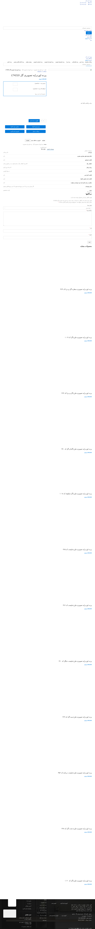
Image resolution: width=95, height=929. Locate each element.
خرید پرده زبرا (83, 2)
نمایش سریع (90, 303)
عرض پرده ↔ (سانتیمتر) (40, 83)
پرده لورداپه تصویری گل (27, 69)
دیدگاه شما (89, 210)
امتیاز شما (89, 205)
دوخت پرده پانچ (43, 917)
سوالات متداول (36, 131)
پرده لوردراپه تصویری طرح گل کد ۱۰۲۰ (78, 881)
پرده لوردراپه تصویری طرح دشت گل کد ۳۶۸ (77, 829)
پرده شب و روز (43, 905)
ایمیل (90, 234)
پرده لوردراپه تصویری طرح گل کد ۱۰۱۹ (78, 337)
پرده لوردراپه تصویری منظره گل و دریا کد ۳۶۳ (76, 289)
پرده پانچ (90, 2)
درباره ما (29, 903)
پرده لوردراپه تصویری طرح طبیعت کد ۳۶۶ (77, 605)
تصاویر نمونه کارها (15, 126)
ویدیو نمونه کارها (36, 126)
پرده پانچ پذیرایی (42, 907)
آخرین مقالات (28, 906)
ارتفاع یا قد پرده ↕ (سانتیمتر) (39, 88)
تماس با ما (29, 901)
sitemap (44, 920)
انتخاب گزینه (90, 299)
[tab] (50, 149)
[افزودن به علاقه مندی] (90, 295)
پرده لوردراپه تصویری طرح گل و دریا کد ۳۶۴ (77, 393)
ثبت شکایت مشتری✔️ (26, 926)
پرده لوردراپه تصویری (38, 69)
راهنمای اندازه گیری (27, 908)
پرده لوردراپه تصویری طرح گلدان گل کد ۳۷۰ (77, 449)
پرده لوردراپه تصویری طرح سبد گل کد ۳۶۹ (77, 717)
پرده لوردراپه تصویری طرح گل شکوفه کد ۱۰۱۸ (76, 494)
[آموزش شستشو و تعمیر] (54, 910)
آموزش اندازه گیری (15, 131)
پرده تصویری (43, 902)
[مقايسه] (90, 286)
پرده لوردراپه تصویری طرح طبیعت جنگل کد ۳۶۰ (75, 661)
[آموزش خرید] (64, 910)
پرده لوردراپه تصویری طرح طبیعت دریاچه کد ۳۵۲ (75, 773)
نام (91, 228)
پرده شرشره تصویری (41, 912)
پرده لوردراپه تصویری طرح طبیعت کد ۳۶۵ (77, 549)
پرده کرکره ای (43, 910)
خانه (45, 69)
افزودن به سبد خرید (34, 120)
